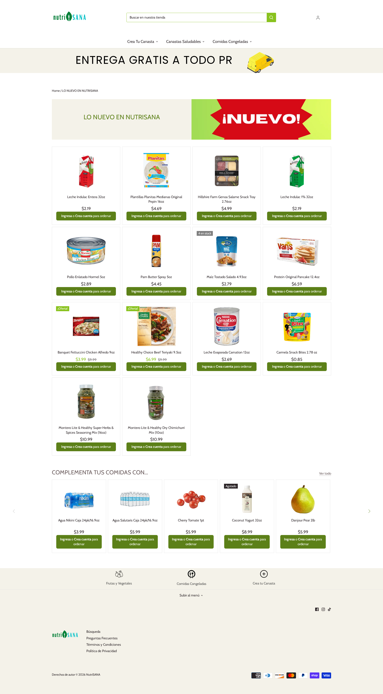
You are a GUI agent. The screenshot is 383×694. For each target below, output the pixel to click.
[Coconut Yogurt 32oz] (247, 499)
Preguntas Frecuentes (101, 638)
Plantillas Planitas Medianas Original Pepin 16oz (156, 199)
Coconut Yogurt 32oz (247, 520)
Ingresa (66, 216)
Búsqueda (93, 632)
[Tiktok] (329, 609)
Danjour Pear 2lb (303, 520)
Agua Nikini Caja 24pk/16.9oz (79, 520)
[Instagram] (323, 609)
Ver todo (325, 473)
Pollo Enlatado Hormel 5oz (86, 277)
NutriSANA (93, 674)
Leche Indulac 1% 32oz (296, 197)
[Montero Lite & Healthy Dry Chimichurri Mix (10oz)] (156, 402)
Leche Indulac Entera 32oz (86, 197)
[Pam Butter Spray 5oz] (156, 251)
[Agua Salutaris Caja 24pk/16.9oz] (135, 499)
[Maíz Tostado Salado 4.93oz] (227, 251)
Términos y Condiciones (103, 645)
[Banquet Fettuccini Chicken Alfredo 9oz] (86, 326)
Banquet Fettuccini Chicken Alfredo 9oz (86, 352)
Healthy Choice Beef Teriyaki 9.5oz (156, 352)
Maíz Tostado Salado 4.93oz (227, 277)
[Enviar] (271, 17)
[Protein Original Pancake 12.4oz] (297, 251)
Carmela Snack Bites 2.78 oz (296, 352)
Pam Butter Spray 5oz (156, 277)
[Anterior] (14, 511)
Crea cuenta (83, 216)
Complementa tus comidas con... (100, 472)
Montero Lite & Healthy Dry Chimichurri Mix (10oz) (156, 430)
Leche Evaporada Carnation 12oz (227, 352)
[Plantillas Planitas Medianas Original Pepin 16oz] (156, 171)
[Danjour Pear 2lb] (303, 499)
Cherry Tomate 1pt (191, 520)
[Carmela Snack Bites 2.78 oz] (297, 326)
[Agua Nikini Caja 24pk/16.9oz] (79, 499)
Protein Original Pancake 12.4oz (297, 277)
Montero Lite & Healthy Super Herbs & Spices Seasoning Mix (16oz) (86, 430)
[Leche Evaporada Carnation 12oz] (227, 326)
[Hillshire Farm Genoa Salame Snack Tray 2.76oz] (227, 171)
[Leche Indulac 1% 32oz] (297, 171)
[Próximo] (369, 511)
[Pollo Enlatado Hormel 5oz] (86, 251)
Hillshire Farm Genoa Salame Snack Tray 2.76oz (227, 199)
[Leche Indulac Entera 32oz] (86, 171)
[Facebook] (317, 609)
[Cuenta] (318, 17)
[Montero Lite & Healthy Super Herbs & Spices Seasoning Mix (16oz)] (86, 402)
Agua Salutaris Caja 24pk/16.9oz (135, 520)
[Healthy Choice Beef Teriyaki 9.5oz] (156, 326)
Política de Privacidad (101, 651)
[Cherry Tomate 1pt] (191, 499)
